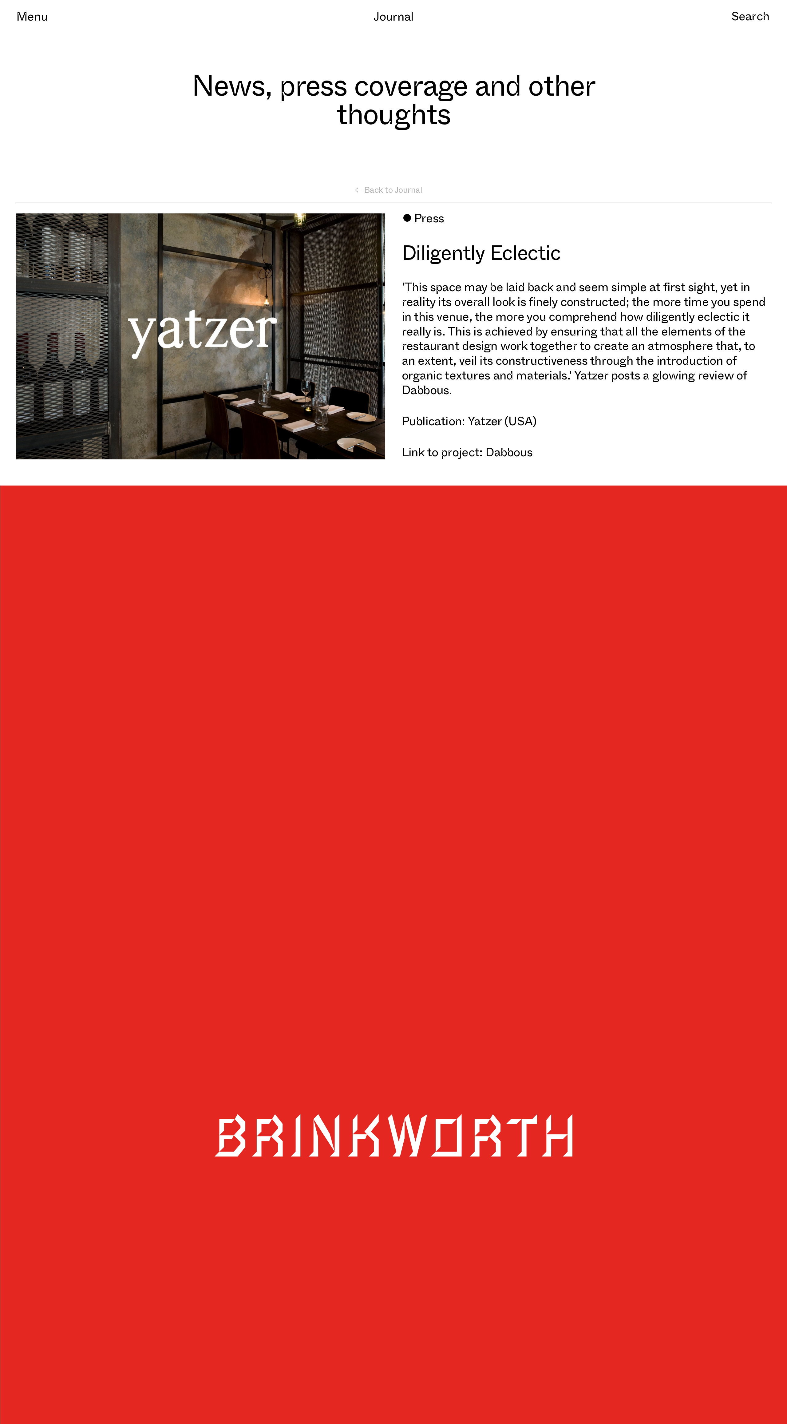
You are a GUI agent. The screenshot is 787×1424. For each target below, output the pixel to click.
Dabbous (509, 451)
